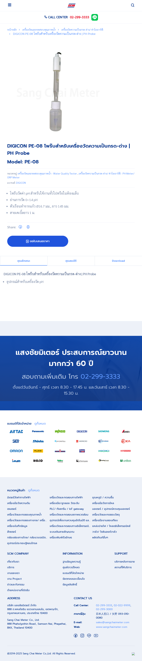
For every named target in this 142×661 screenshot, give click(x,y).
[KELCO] (38, 460)
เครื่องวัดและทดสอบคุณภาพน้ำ (39, 29)
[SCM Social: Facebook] (75, 635)
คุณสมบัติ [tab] (71, 261)
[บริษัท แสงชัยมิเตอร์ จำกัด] (71, 5)
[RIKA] (126, 441)
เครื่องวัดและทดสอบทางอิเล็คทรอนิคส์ (71, 526)
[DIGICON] (82, 431)
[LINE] (94, 17)
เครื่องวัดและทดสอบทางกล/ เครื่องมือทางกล (28, 520)
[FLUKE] (38, 451)
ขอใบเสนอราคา (40, 241)
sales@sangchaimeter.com (112, 622)
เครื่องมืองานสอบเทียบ (105, 520)
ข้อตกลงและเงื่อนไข (74, 579)
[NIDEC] (60, 460)
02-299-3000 (104, 609)
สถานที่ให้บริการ (123, 567)
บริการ (10, 567)
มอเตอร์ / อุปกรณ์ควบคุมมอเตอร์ (111, 509)
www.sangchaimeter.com (111, 627)
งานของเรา (13, 573)
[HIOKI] (104, 451)
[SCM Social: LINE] (89, 635)
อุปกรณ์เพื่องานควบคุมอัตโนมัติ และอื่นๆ (71, 520)
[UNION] (126, 460)
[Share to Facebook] (20, 227)
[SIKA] (16, 441)
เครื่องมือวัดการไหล (103, 503)
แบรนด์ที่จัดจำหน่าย (73, 573)
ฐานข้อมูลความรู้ (72, 562)
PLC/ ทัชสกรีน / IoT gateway (67, 509)
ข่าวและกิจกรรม (15, 584)
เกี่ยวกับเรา (13, 562)
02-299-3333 (79, 17)
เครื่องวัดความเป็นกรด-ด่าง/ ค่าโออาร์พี (82, 29)
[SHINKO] (38, 441)
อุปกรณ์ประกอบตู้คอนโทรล (22, 543)
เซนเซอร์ (11, 509)
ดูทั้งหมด (40, 423)
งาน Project (14, 579)
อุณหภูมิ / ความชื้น (103, 497)
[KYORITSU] (60, 441)
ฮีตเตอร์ (11, 532)
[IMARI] (16, 460)
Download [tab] (118, 261)
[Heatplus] (60, 451)
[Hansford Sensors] (104, 441)
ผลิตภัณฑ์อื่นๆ (100, 537)
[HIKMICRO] (82, 441)
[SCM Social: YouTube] (96, 635)
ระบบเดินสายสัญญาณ (62, 532)
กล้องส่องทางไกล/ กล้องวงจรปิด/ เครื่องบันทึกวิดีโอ (28, 537)
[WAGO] (60, 431)
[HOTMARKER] (126, 451)
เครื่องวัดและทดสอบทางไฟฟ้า (66, 497)
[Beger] (82, 451)
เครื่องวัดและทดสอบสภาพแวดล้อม (69, 515)
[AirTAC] (16, 431)
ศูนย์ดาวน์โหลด (71, 567)
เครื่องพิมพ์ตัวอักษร (61, 537)
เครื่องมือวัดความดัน (18, 503)
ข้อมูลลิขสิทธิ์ (70, 584)
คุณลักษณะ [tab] (23, 261)
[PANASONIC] (38, 431)
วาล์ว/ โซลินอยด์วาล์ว (104, 532)
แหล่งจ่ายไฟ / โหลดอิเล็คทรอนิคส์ (111, 526)
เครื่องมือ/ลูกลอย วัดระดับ (64, 503)
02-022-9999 (122, 605)
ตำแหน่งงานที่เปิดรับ (18, 590)
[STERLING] (104, 460)
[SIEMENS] (104, 431)
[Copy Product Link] (28, 227)
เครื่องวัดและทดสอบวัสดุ (106, 515)
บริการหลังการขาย (124, 562)
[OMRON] (16, 451)
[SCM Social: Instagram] (82, 635)
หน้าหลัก (12, 29)
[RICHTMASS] (82, 460)
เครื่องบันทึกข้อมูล (17, 526)
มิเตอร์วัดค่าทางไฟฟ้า (19, 497)
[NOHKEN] (126, 431)
